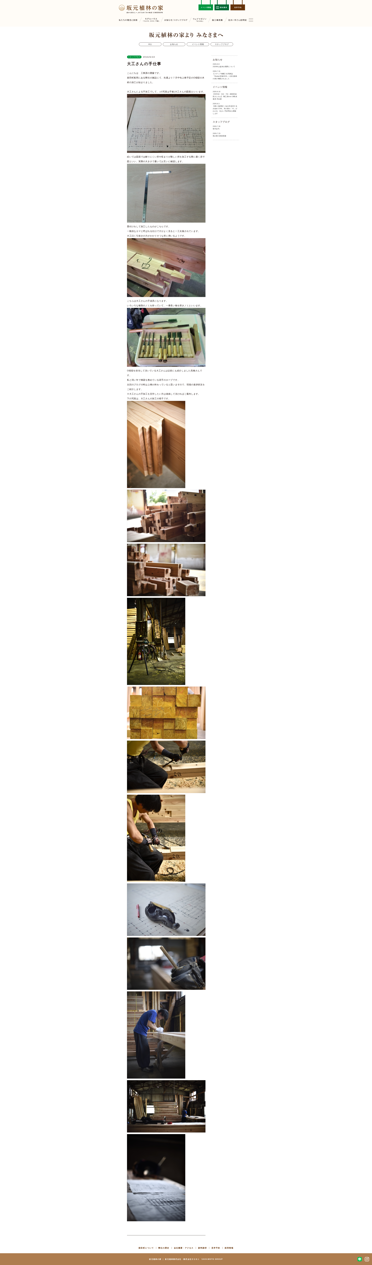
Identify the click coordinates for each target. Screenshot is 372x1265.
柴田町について (146, 1248)
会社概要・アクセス (184, 1248)
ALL (150, 44)
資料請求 (202, 1248)
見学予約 (215, 1248)
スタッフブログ (222, 44)
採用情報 (229, 1248)
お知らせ (174, 44)
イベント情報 (198, 44)
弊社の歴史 (163, 1248)
